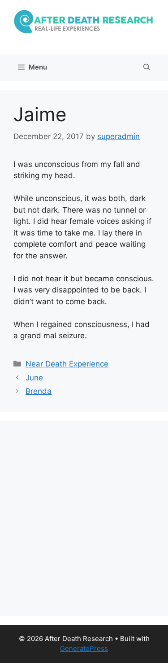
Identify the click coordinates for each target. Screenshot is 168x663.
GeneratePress (84, 648)
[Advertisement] (84, 518)
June (34, 377)
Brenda (39, 391)
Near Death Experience (67, 363)
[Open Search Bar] (146, 67)
